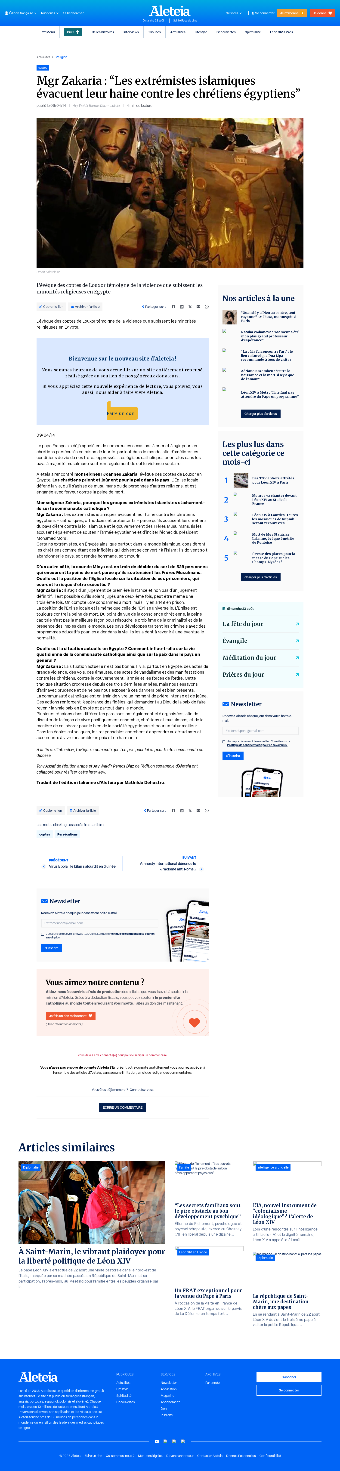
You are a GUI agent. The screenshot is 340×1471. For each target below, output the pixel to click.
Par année (212, 1383)
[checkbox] (42, 934)
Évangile (235, 641)
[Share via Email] (198, 306)
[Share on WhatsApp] (207, 306)
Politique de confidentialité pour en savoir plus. (257, 745)
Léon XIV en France (193, 1252)
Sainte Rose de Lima (185, 20)
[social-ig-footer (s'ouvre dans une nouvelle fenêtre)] (183, 1441)
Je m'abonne (289, 13)
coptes (44, 834)
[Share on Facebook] (173, 306)
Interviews (131, 32)
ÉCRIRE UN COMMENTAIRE (122, 1107)
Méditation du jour (249, 657)
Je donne (320, 13)
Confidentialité (270, 1456)
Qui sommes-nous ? (120, 1456)
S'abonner (289, 1377)
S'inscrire (52, 948)
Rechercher (75, 13)
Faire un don (121, 413)
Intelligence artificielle (273, 1167)
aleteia (115, 105)
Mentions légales (150, 1456)
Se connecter (265, 13)
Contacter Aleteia (210, 1456)
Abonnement (170, 1402)
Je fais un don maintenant (68, 1016)
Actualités (177, 32)
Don (164, 1408)
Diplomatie (31, 1167)
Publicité (167, 1415)
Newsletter (169, 1383)
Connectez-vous (142, 1090)
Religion (61, 57)
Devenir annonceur (180, 1456)
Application (169, 1389)
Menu (50, 32)
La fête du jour (243, 624)
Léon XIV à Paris (281, 32)
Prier (70, 32)
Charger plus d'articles (260, 413)
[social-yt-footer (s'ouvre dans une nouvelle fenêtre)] (157, 1441)
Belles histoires (103, 32)
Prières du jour (243, 674)
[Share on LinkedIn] (182, 306)
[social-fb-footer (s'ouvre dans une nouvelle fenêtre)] (166, 1441)
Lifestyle (201, 32)
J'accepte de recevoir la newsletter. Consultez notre (100, 935)
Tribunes (154, 32)
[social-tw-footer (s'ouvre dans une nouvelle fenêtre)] (174, 1441)
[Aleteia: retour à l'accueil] (170, 11)
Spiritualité (253, 32)
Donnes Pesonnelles (241, 1456)
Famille (184, 1167)
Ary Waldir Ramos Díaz (90, 105)
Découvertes (226, 32)
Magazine (167, 1396)
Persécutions (67, 834)
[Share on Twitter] (190, 306)
